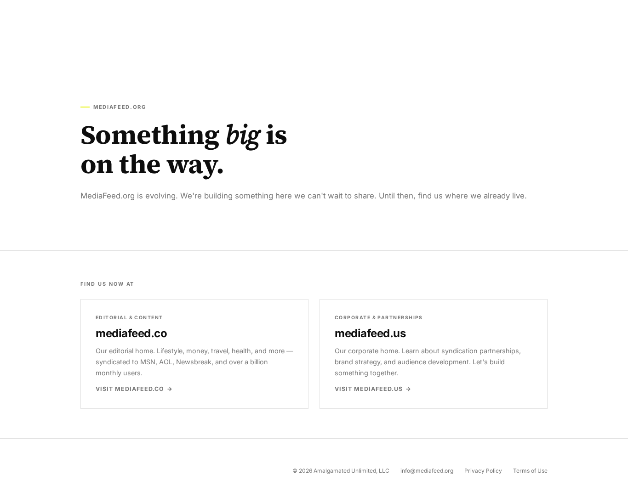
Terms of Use (530, 470)
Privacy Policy (483, 470)
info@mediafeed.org (426, 470)
